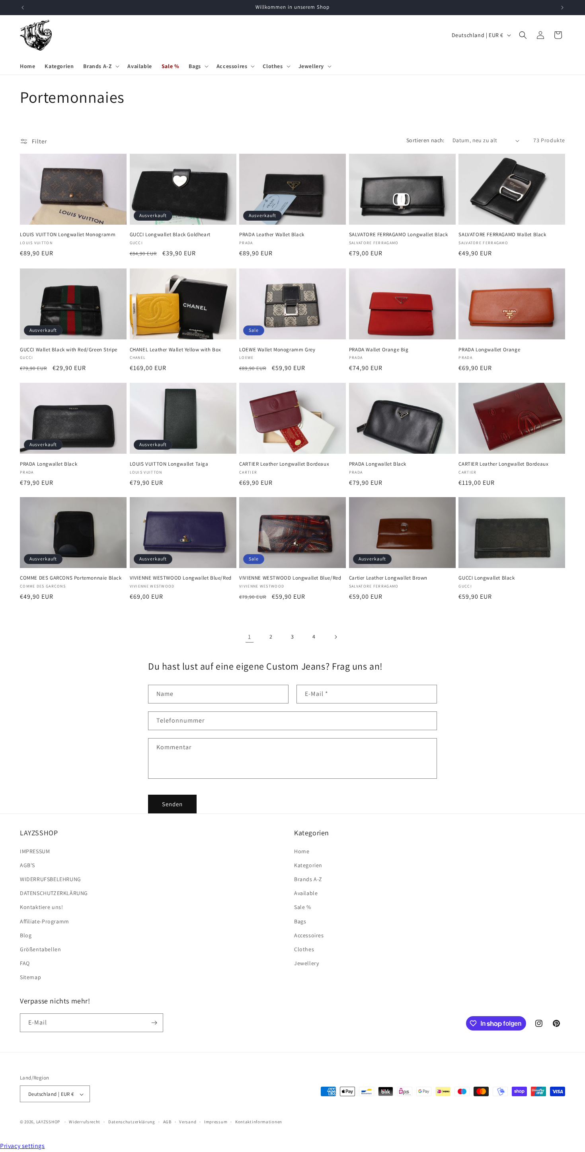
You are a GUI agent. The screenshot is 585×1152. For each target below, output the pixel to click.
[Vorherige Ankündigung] (22, 7)
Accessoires (309, 934)
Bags (300, 921)
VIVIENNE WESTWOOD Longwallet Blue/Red (181, 578)
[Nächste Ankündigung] (562, 7)
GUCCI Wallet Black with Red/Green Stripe (68, 349)
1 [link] (249, 637)
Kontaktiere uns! (41, 907)
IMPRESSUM (35, 850)
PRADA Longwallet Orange (489, 349)
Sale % (302, 907)
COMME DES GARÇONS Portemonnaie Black (71, 578)
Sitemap (30, 977)
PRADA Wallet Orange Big (379, 349)
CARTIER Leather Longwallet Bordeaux (284, 463)
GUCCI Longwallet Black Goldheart (170, 235)
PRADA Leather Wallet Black (271, 235)
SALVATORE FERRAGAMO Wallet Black (502, 235)
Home (301, 850)
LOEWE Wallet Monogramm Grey (277, 349)
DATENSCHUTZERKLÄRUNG (54, 893)
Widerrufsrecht (84, 1122)
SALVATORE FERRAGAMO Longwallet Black (398, 235)
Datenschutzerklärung (131, 1122)
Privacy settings (22, 1146)
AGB (167, 1122)
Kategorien (308, 864)
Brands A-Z (308, 878)
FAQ (25, 963)
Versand (187, 1122)
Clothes (304, 948)
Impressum (215, 1122)
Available (306, 893)
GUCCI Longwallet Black (486, 578)
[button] (100, 66)
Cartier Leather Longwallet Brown (388, 578)
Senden (172, 803)
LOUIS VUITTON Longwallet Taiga (169, 463)
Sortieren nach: (425, 140)
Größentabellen (40, 948)
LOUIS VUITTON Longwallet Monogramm (67, 235)
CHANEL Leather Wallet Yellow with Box (175, 349)
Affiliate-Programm (44, 921)
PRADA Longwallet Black (48, 463)
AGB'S (27, 864)
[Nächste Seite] (335, 637)
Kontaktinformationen (258, 1122)
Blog (25, 934)
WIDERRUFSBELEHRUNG (50, 878)
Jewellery (306, 963)
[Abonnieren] (154, 1022)
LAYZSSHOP (48, 1122)
